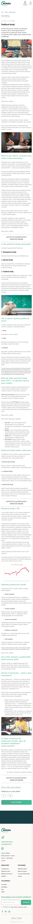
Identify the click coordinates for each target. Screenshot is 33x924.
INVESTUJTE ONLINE (16, 239)
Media (6, 12)
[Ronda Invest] (6, 3)
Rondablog (5, 16)
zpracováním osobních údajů (19, 907)
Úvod (2, 12)
